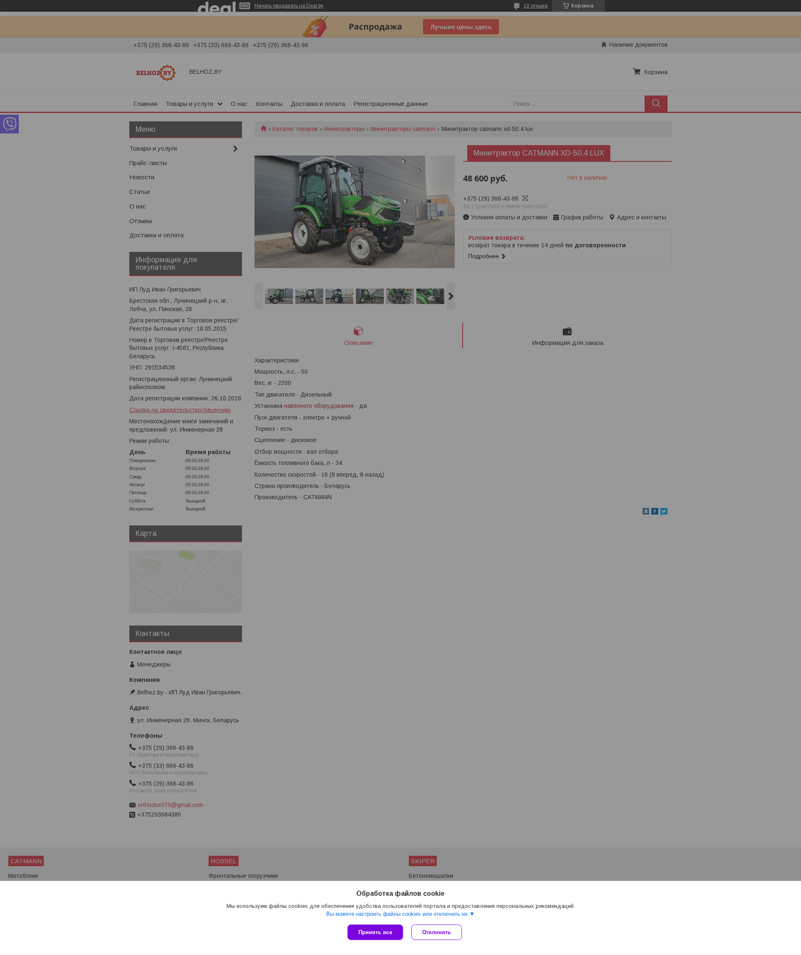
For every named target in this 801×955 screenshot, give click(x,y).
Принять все (375, 932)
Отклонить (436, 932)
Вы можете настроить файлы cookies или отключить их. (397, 914)
